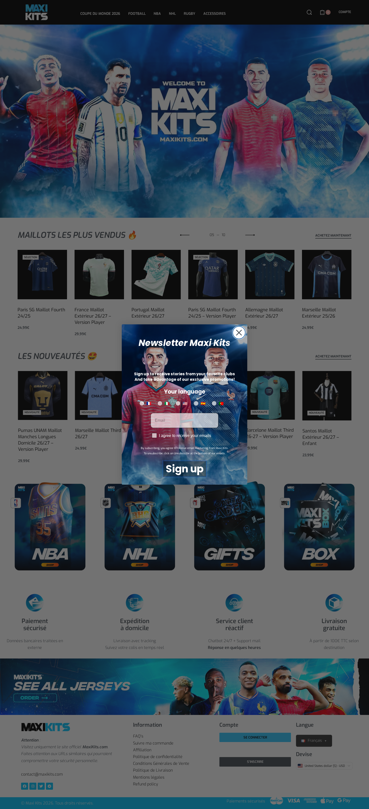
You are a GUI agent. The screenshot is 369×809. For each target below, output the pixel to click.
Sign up (185, 469)
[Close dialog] (239, 332)
